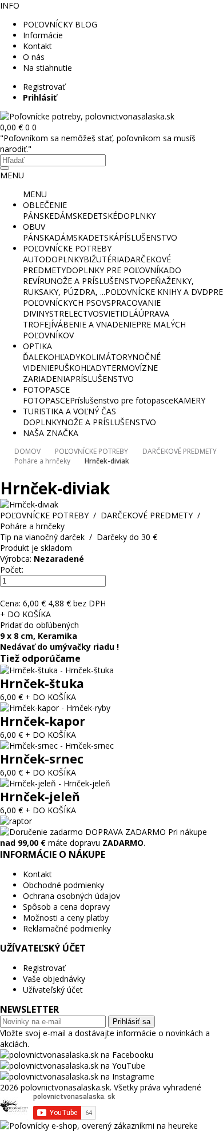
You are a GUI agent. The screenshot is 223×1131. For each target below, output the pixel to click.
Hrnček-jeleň (40, 797)
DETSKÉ (102, 215)
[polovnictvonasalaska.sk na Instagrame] (77, 1076)
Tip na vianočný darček (42, 536)
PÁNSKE (38, 215)
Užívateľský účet (53, 989)
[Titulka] (87, 116)
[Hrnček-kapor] (55, 707)
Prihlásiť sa (131, 1021)
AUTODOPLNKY (53, 259)
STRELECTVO (74, 313)
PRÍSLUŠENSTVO (102, 378)
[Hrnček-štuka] (57, 670)
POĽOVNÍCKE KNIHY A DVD (156, 291)
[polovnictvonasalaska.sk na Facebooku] (76, 1054)
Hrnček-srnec (41, 759)
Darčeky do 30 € (127, 536)
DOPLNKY (136, 215)
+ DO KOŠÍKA (25, 614)
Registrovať (44, 86)
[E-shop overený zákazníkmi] (99, 1125)
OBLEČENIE (45, 204)
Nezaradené (59, 558)
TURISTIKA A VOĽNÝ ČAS (69, 411)
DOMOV (27, 451)
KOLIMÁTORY (106, 356)
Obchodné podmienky (63, 885)
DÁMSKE (70, 215)
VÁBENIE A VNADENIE (94, 324)
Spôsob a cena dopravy (66, 906)
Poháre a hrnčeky (42, 461)
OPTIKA (37, 346)
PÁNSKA (38, 237)
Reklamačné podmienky (67, 928)
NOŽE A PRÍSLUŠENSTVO (97, 280)
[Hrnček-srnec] (57, 745)
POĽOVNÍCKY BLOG (60, 24)
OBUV (34, 226)
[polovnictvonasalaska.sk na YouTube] (72, 1065)
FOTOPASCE (46, 389)
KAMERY (189, 400)
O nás (34, 56)
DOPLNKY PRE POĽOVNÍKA (117, 270)
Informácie (43, 35)
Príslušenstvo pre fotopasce (121, 400)
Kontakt (37, 46)
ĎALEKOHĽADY (51, 356)
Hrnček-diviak (107, 461)
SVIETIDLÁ (118, 313)
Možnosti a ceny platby (66, 917)
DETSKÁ (103, 237)
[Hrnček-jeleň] (55, 783)
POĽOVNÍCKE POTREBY (67, 248)
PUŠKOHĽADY (80, 367)
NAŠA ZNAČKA (50, 432)
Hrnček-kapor (42, 721)
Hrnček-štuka (42, 684)
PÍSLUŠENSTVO (148, 237)
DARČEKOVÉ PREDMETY (179, 451)
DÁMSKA (71, 237)
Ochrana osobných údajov (71, 895)
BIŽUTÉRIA (103, 259)
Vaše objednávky (54, 978)
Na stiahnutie (47, 67)
